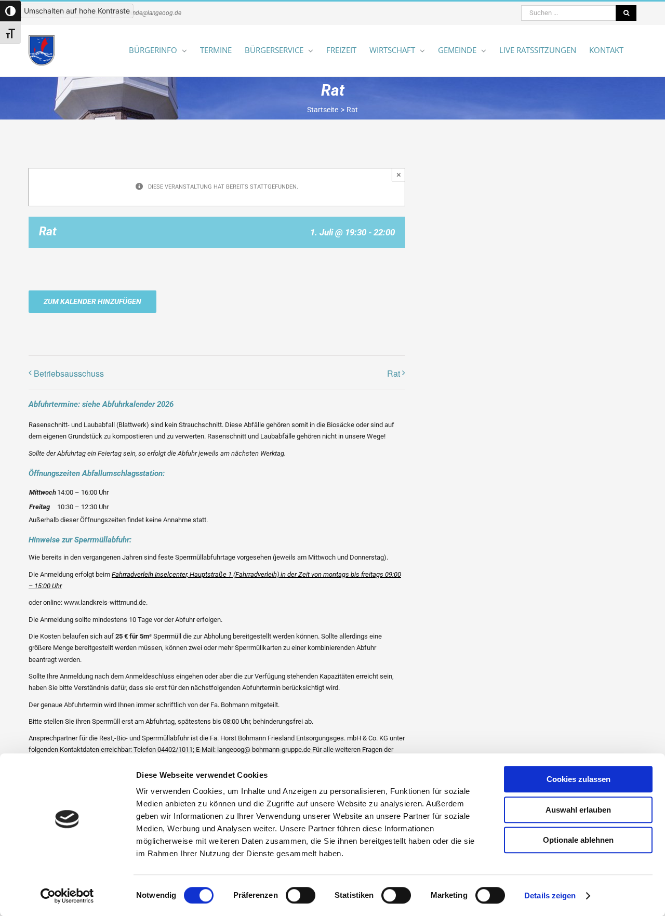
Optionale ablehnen (578, 839)
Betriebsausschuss (69, 373)
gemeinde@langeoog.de (148, 13)
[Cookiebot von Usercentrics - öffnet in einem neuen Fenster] (67, 896)
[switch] (300, 895)
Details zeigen (550, 895)
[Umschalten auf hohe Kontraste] (10, 11)
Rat (393, 373)
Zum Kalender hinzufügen (92, 301)
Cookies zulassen (578, 779)
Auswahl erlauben (578, 809)
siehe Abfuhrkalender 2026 (128, 404)
